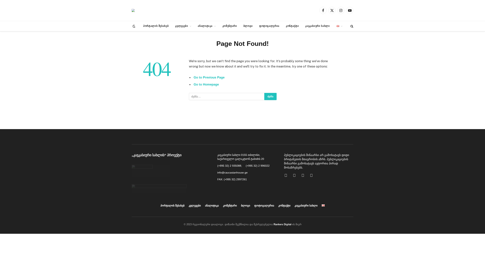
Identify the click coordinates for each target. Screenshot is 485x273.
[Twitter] (313, 177)
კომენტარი (229, 25)
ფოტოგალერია (269, 25)
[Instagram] (305, 177)
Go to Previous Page (209, 77)
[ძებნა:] (227, 96)
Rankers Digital (282, 224)
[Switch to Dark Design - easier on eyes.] (133, 26)
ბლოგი (248, 25)
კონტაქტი (292, 25)
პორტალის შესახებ (156, 25)
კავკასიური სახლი (317, 25)
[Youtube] (296, 177)
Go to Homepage (206, 84)
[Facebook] (288, 177)
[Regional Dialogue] (133, 10)
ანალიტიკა (205, 25)
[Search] (351, 26)
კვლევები (181, 25)
